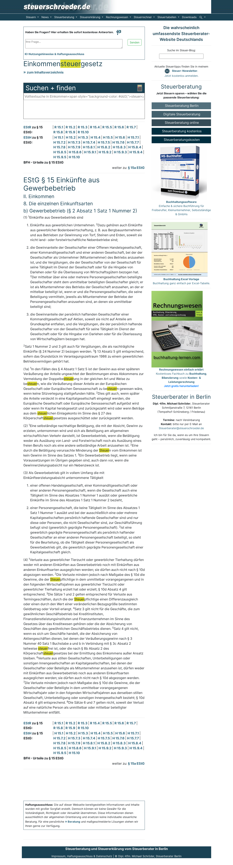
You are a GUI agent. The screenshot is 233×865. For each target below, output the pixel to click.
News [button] (45, 17)
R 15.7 (131, 127)
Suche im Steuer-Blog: (181, 50)
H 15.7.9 (74, 147)
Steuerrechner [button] (143, 17)
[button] (202, 17)
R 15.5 (107, 127)
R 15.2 (71, 127)
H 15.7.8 (59, 147)
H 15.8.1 (89, 147)
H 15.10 (74, 157)
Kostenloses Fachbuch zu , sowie (181, 378)
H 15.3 (83, 137)
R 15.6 (119, 127)
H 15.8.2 (104, 147)
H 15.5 (108, 137)
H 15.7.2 (59, 142)
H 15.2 (71, 137)
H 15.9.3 (121, 152)
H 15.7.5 (104, 142)
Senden (134, 42)
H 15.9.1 (90, 152)
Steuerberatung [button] (64, 17)
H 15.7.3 (74, 142)
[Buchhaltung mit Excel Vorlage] (179, 249)
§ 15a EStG (136, 168)
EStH (27, 137)
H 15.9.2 (105, 152)
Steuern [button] (31, 17)
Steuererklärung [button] (90, 17)
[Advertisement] (84, 110)
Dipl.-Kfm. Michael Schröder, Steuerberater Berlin (149, 856)
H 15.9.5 (60, 157)
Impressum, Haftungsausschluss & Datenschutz (82, 856)
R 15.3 (83, 127)
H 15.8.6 (75, 152)
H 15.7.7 (133, 142)
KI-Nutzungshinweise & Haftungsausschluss (54, 54)
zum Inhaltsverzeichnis (45, 72)
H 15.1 (59, 137)
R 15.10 (83, 132)
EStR (27, 127)
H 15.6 (120, 137)
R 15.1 (59, 127)
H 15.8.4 (135, 147)
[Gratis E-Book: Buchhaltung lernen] (177, 329)
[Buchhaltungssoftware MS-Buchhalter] (179, 171)
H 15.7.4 (89, 142)
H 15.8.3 (119, 147)
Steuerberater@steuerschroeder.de (181, 428)
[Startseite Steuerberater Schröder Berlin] (72, 6)
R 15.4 (95, 127)
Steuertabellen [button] (167, 17)
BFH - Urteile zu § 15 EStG (44, 162)
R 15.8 (58, 132)
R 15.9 (70, 132)
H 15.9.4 (136, 152)
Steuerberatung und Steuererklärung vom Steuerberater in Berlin (116, 849)
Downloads (189, 17)
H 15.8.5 (60, 152)
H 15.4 (96, 137)
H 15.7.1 (134, 137)
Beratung (74, 821)
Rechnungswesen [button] (117, 17)
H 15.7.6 (118, 142)
